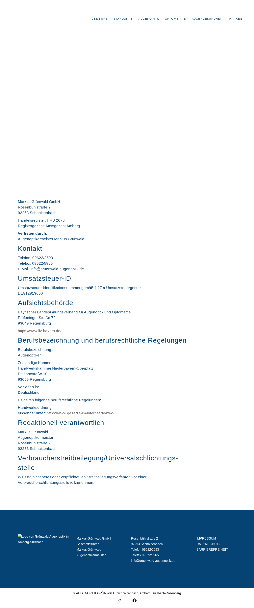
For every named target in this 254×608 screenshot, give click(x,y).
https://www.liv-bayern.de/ (39, 331)
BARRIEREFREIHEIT (212, 549)
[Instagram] (119, 602)
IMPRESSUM (206, 538)
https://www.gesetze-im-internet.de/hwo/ (80, 413)
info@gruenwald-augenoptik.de (153, 560)
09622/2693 (150, 549)
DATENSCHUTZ (208, 544)
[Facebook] (134, 602)
